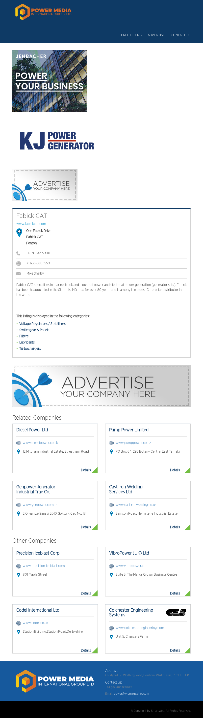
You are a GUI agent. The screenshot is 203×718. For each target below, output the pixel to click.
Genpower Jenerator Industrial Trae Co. (35, 489)
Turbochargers (30, 348)
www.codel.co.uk (35, 623)
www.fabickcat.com (31, 224)
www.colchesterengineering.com (140, 628)
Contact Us (181, 35)
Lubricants (27, 342)
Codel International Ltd (37, 610)
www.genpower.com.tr (40, 505)
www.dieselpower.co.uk (40, 443)
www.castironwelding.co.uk (136, 505)
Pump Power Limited (129, 430)
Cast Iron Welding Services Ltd (126, 489)
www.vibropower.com (132, 566)
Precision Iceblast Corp (37, 553)
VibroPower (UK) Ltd (129, 553)
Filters (23, 336)
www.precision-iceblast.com (44, 566)
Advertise (156, 35)
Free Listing (131, 35)
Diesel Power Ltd (32, 430)
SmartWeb (157, 710)
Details (86, 470)
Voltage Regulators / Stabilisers (42, 324)
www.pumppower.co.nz (133, 443)
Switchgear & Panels (34, 330)
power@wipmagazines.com (131, 693)
